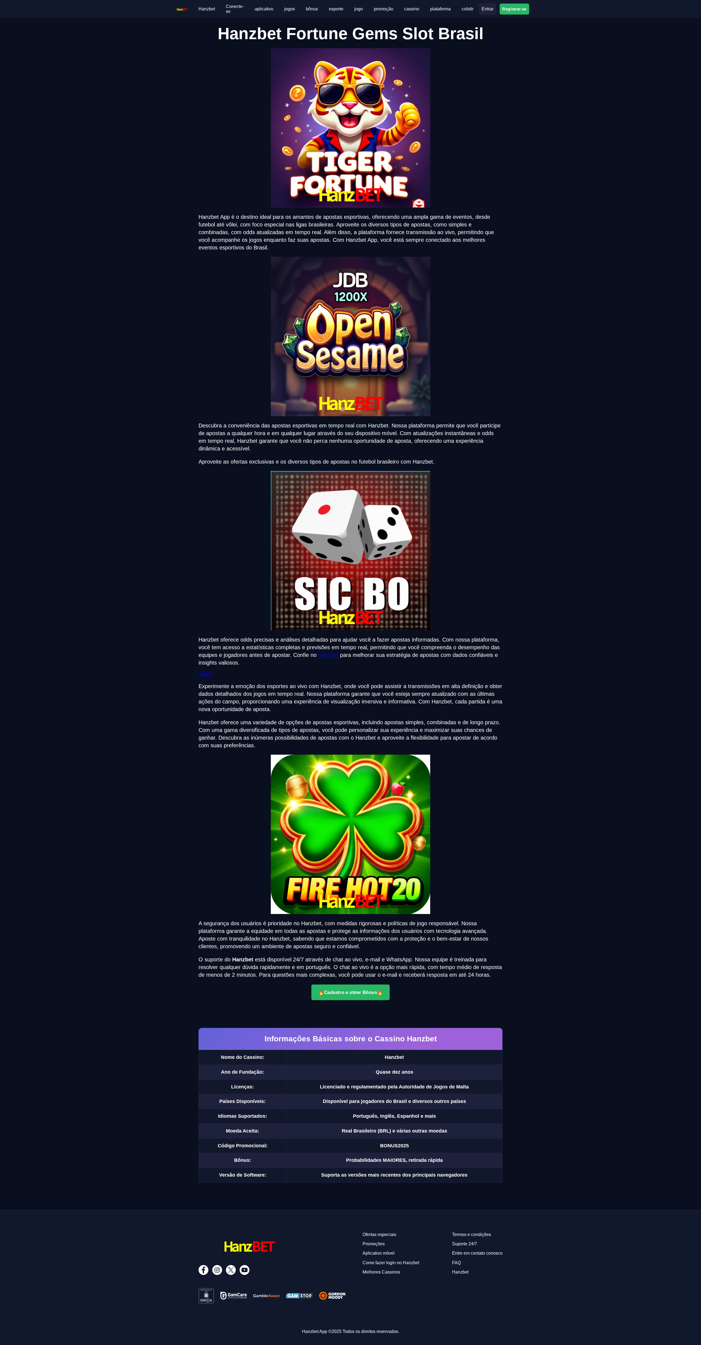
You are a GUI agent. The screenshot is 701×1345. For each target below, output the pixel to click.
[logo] (182, 8)
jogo (358, 9)
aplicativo (264, 9)
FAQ (456, 1262)
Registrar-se (514, 9)
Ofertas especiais (379, 1234)
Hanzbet (207, 9)
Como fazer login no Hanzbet (391, 1262)
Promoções (374, 1243)
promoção (383, 9)
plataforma (440, 9)
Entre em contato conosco (477, 1253)
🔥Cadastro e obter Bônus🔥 (350, 992)
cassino (411, 9)
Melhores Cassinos (381, 1272)
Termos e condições (471, 1234)
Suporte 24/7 (464, 1243)
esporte (336, 9)
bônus (312, 9)
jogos (289, 9)
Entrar (487, 9)
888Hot (206, 674)
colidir (467, 9)
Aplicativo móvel (379, 1253)
